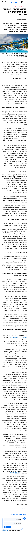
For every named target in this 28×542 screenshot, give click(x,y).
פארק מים (24, 508)
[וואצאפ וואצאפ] (5, 2)
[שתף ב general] (2, 2)
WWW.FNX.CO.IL (15, 473)
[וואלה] (14, 2)
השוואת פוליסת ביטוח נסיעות (18, 337)
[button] (21, 2)
